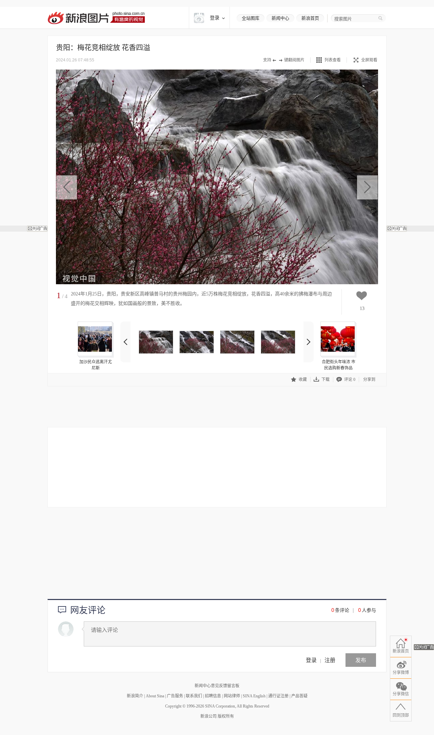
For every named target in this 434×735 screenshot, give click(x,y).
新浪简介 (135, 696)
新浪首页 (310, 18)
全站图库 (250, 18)
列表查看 (332, 60)
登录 (311, 660)
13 (362, 308)
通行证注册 (278, 696)
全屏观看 (369, 60)
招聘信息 (213, 696)
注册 (329, 660)
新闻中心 (280, 18)
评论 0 (349, 379)
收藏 (303, 379)
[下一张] (367, 187)
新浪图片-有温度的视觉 (96, 18)
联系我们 (194, 696)
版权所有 (226, 716)
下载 (325, 379)
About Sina (155, 696)
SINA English (254, 696)
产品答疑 (299, 696)
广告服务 (175, 696)
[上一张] (66, 187)
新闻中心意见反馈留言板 (217, 685)
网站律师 (232, 696)
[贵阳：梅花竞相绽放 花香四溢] (156, 342)
